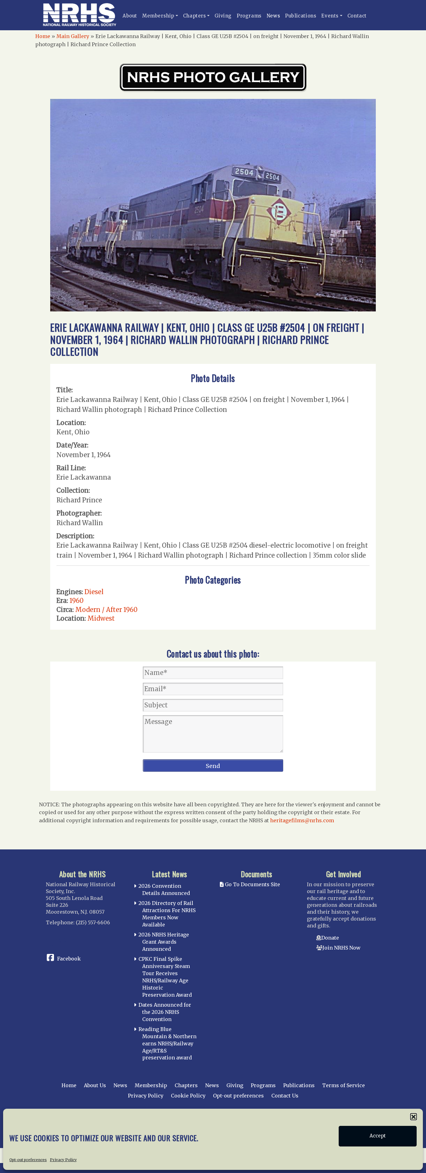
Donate (330, 938)
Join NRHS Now (341, 948)
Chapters (194, 16)
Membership (158, 16)
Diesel (94, 592)
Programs (249, 16)
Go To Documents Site (252, 884)
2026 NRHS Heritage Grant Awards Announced (163, 941)
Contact (357, 16)
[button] (413, 1116)
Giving (223, 16)
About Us (95, 1085)
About (130, 16)
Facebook (69, 959)
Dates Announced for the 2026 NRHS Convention (164, 1012)
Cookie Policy (188, 1095)
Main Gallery (72, 36)
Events (330, 16)
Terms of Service (343, 1085)
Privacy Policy (63, 1159)
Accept (378, 1136)
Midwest (101, 618)
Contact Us (284, 1095)
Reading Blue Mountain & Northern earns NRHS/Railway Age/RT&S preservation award (167, 1043)
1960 (77, 600)
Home (42, 36)
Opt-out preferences (28, 1159)
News (273, 16)
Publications (300, 16)
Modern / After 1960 (106, 609)
